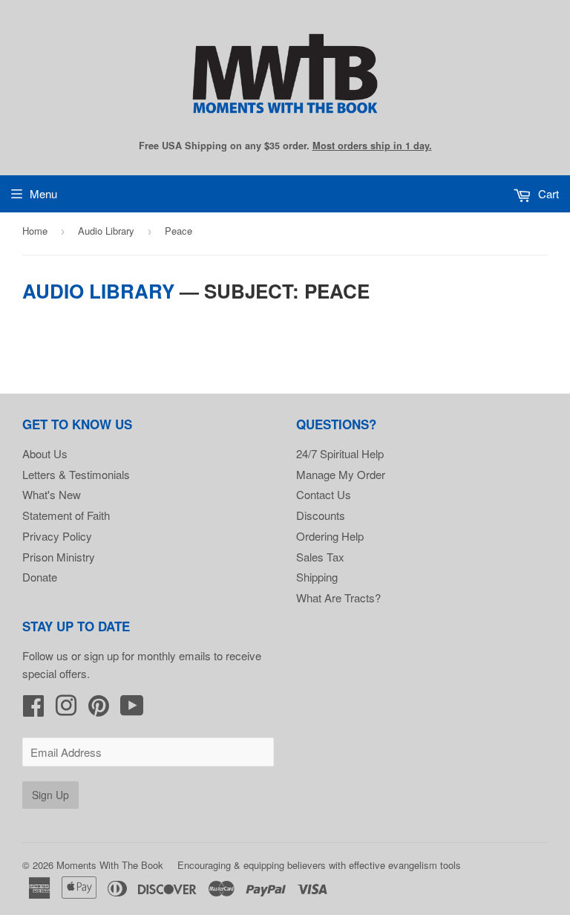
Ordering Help (330, 536)
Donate (39, 577)
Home (35, 231)
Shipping (317, 577)
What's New (51, 494)
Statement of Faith (66, 515)
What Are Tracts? (338, 597)
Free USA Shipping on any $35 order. (285, 145)
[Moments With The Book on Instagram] (66, 709)
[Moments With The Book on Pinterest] (99, 709)
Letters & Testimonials (76, 474)
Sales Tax (320, 556)
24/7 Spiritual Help (340, 453)
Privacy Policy (57, 536)
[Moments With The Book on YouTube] (132, 709)
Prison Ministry (58, 556)
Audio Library (106, 231)
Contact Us (323, 494)
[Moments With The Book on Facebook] (33, 709)
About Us (45, 453)
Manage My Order (340, 474)
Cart (547, 193)
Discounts (320, 515)
